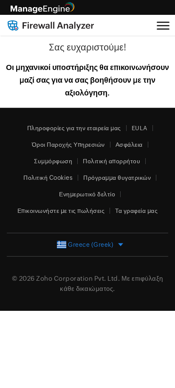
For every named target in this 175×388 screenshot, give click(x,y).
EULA (139, 128)
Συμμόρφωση (53, 161)
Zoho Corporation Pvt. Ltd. (78, 278)
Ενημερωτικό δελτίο (87, 194)
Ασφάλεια (129, 145)
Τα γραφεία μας (136, 211)
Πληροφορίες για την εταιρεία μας (74, 128)
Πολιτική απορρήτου (111, 161)
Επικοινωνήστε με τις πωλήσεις (61, 211)
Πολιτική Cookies (48, 178)
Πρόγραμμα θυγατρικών (117, 178)
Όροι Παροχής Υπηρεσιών (68, 145)
